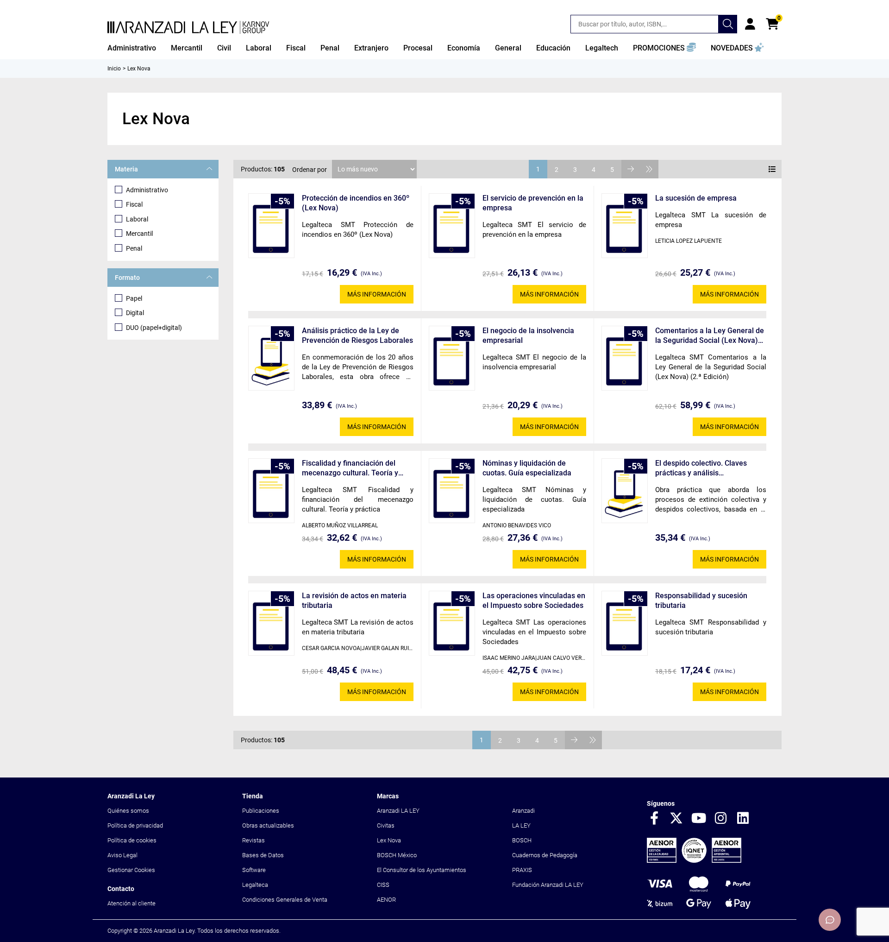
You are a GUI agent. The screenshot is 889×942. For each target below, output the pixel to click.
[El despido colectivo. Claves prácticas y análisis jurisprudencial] (624, 490)
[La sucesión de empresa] (624, 225)
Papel (134, 298)
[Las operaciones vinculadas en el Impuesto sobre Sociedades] (452, 623)
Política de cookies (132, 840)
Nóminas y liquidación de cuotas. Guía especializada (526, 468)
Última (649, 169)
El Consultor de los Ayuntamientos (421, 869)
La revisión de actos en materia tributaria (354, 600)
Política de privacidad (135, 825)
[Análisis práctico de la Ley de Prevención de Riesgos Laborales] (271, 358)
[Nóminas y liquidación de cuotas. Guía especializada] (452, 490)
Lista (772, 169)
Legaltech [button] (601, 48)
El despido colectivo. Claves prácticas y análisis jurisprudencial (701, 468)
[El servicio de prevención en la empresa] (452, 225)
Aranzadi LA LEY (398, 810)
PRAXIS (522, 869)
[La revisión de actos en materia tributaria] (271, 623)
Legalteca (255, 884)
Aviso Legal (122, 855)
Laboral (137, 219)
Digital (135, 312)
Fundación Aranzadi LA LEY (547, 884)
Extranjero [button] (371, 48)
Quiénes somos (128, 810)
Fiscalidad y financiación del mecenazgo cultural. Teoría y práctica (350, 468)
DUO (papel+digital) (154, 327)
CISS (383, 884)
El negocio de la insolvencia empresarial (528, 335)
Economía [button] (463, 48)
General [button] (508, 48)
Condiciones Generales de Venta (284, 899)
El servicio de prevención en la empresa (532, 203)
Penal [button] (329, 48)
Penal (134, 248)
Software (254, 869)
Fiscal (134, 204)
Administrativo (147, 190)
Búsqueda (728, 24)
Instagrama (721, 819)
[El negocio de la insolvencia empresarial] (452, 358)
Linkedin (743, 819)
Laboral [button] (258, 48)
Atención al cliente (131, 903)
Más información (376, 294)
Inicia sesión (750, 24)
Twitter (676, 819)
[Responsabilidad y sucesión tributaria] (624, 623)
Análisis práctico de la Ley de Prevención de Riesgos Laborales (357, 335)
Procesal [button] (417, 48)
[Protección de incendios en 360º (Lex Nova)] (271, 225)
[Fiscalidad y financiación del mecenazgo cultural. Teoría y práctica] (271, 490)
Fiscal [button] (296, 48)
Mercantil (139, 233)
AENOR (386, 899)
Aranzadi (523, 810)
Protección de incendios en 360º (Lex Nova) (355, 203)
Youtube (698, 819)
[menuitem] (131, 48)
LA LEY (521, 825)
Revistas (253, 840)
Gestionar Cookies (131, 869)
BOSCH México (397, 855)
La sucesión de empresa (696, 198)
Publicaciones (260, 810)
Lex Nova (389, 840)
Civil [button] (224, 48)
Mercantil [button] (186, 48)
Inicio (114, 68)
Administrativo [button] (131, 48)
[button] (664, 48)
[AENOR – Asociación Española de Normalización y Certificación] (694, 860)
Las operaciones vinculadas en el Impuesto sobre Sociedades (533, 600)
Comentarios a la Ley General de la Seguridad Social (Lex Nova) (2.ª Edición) (709, 335)
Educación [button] (553, 48)
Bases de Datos (263, 855)
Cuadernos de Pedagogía (544, 855)
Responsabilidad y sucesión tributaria (701, 600)
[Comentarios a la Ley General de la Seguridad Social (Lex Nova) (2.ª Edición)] (624, 358)
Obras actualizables (268, 825)
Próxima (630, 169)
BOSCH (522, 840)
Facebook (654, 819)
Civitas (385, 825)
